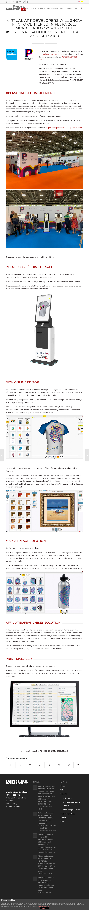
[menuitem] (25, 8)
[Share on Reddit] (68, 765)
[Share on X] (20, 765)
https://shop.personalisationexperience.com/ (64, 127)
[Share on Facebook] (11, 765)
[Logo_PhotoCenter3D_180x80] (16, 8)
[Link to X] (13, 1)
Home (62, 786)
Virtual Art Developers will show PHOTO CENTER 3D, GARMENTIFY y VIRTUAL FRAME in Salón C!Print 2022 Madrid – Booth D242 (47, 863)
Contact (63, 818)
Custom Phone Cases (68, 814)
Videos (62, 790)
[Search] (81, 8)
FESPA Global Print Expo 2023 (51, 54)
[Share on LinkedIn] (39, 765)
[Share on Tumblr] (49, 765)
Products (63, 794)
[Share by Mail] (78, 765)
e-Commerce (67, 798)
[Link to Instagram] (27, 1)
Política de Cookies (43, 906)
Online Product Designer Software (72, 803)
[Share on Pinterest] (30, 765)
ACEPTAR (44, 908)
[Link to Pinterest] (23, 1)
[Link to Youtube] (20, 1)
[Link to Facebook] (10, 1)
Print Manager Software (71, 810)
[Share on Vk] (59, 765)
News (62, 822)
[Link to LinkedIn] (6, 1)
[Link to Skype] (17, 1)
